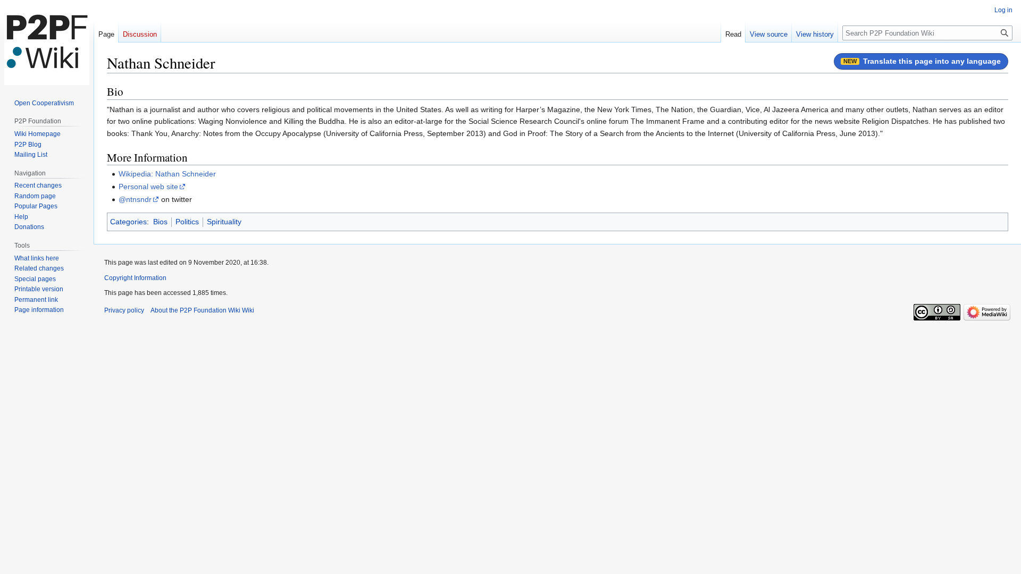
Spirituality (224, 221)
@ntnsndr (135, 199)
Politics (187, 221)
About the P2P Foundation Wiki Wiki (202, 310)
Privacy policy (124, 310)
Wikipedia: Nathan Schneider (167, 174)
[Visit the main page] (46, 42)
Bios (160, 221)
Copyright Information (135, 278)
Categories (128, 221)
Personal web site (148, 186)
